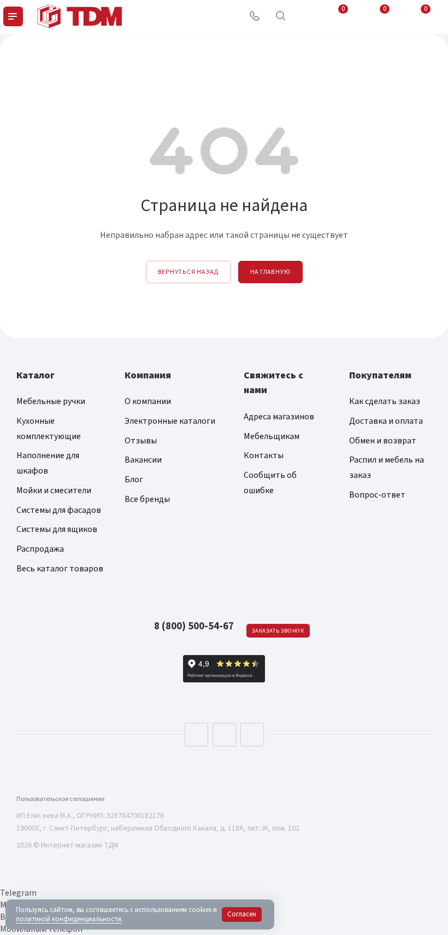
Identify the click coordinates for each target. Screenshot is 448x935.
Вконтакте (196, 734)
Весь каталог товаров (59, 569)
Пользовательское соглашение (60, 799)
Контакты (264, 455)
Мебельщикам (271, 436)
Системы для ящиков (56, 529)
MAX (252, 734)
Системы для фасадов (58, 510)
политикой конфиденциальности (68, 919)
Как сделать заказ (384, 401)
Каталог (35, 375)
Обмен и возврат (382, 441)
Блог (134, 480)
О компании (148, 401)
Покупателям (380, 375)
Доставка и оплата (386, 421)
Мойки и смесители (53, 490)
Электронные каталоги (170, 421)
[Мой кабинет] (306, 17)
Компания (148, 375)
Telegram (224, 734)
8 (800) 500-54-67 (194, 626)
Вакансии (143, 460)
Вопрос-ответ (377, 495)
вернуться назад (188, 272)
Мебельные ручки (50, 401)
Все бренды (147, 499)
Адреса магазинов (279, 417)
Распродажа (40, 549)
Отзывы (141, 441)
